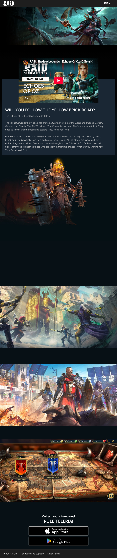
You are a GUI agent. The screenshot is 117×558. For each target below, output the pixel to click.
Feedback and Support (32, 553)
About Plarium (10, 553)
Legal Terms (53, 553)
